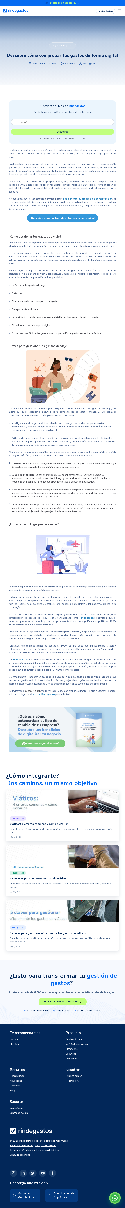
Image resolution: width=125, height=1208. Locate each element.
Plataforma (72, 1049)
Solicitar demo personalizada (60, 1001)
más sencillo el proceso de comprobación (87, 198)
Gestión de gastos (75, 1039)
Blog (12, 1090)
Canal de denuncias (20, 1155)
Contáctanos (16, 1108)
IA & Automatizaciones (78, 1044)
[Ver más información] (78, 3)
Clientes (14, 1044)
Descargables (17, 1076)
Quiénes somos (74, 1076)
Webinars (15, 1085)
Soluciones (71, 1058)
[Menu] (120, 11)
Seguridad (71, 1053)
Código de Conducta (45, 1145)
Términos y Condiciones (22, 1150)
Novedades (16, 1081)
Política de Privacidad (21, 1145)
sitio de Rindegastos (44, 694)
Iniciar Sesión (106, 11)
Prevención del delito (47, 1150)
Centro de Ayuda (19, 1113)
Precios (14, 1039)
